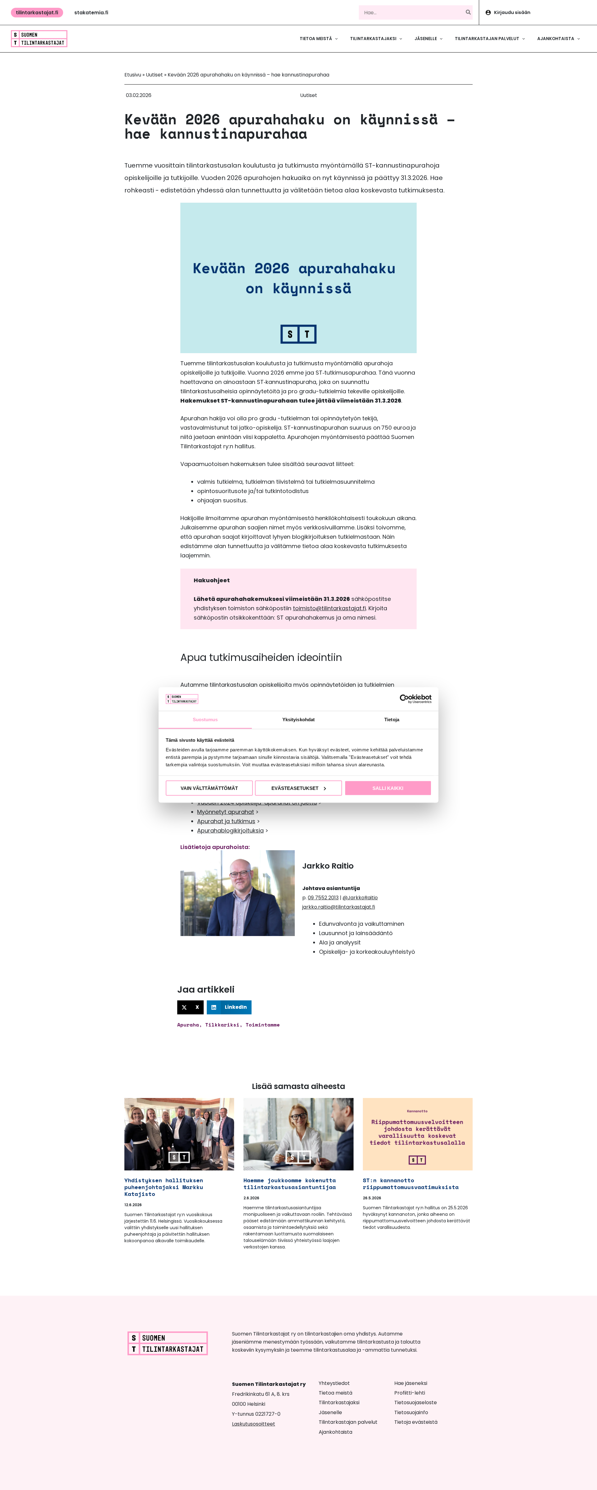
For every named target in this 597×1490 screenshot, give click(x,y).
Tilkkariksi (222, 1024)
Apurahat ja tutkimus (226, 821)
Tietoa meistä (335, 1392)
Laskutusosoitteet (253, 1424)
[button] (37, 12)
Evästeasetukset (294, 788)
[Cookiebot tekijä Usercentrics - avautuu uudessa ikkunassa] (404, 698)
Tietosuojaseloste (415, 1402)
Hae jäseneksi (410, 1383)
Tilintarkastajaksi (339, 1402)
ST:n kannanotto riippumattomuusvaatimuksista (411, 1183)
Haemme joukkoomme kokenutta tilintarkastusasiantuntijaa (293, 1183)
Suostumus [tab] (205, 719)
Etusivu (132, 74)
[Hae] (469, 12)
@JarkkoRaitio (360, 897)
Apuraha (188, 1024)
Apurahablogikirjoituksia (230, 830)
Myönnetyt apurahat (225, 812)
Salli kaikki (388, 788)
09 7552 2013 (323, 897)
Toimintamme (263, 1024)
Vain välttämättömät (209, 788)
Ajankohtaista (335, 1432)
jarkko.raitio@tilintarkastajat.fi (338, 907)
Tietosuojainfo (411, 1412)
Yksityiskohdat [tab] (298, 719)
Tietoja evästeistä (415, 1422)
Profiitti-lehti (409, 1392)
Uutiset (154, 74)
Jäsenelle (330, 1412)
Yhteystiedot (334, 1383)
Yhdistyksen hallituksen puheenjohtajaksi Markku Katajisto (163, 1187)
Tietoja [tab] (391, 719)
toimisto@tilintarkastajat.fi (329, 608)
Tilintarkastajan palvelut (348, 1422)
